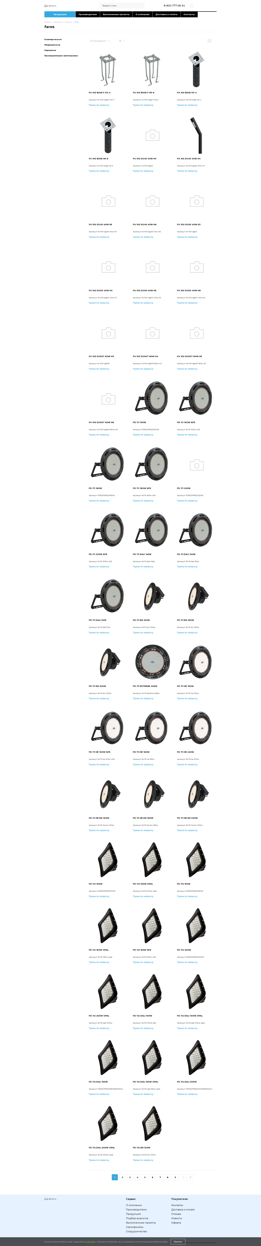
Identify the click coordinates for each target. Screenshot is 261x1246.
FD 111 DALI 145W (142, 554)
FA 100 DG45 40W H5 (100, 224)
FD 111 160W (95, 488)
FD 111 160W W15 (142, 488)
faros (77, 22)
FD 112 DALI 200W (187, 1082)
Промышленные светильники (61, 55)
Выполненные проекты (116, 14)
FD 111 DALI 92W (97, 620)
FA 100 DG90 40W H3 (189, 224)
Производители (88, 14)
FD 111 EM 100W (141, 620)
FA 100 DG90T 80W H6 (101, 422)
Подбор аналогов (137, 1218)
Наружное (50, 50)
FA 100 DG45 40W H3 (144, 158)
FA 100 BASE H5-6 (98, 158)
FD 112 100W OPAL (143, 884)
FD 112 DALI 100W (142, 1015)
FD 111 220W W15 (98, 554)
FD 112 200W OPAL (99, 1015)
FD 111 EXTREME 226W (145, 686)
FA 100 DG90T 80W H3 (101, 356)
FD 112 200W (184, 950)
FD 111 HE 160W (141, 752)
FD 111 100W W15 (186, 422)
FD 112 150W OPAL (99, 950)
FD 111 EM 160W (185, 620)
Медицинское (52, 45)
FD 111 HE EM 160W (143, 818)
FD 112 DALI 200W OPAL (102, 1147)
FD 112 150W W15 (142, 950)
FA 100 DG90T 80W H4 (145, 356)
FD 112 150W (183, 884)
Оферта (176, 1222)
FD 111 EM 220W (97, 686)
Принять (178, 1241)
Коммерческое (53, 39)
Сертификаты (134, 1227)
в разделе (90, 1241)
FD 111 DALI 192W (186, 554)
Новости (176, 1218)
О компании (142, 14)
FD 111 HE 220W (185, 752)
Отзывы (176, 1214)
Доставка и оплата (166, 14)
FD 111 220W (183, 488)
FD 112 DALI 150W (98, 1082)
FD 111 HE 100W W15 (99, 752)
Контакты (189, 14)
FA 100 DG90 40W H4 (101, 290)
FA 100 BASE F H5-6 (143, 92)
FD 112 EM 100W (141, 1147)
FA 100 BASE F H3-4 (99, 92)
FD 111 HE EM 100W (99, 818)
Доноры (69, 22)
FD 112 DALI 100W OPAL (190, 1015)
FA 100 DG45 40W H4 (189, 158)
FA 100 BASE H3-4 (187, 92)
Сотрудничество (136, 1231)
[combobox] (101, 40)
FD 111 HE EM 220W (187, 818)
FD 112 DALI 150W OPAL (145, 1082)
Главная (47, 22)
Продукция (59, 14)
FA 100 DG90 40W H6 (189, 290)
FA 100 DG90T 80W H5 (189, 356)
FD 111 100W (139, 422)
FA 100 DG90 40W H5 (144, 290)
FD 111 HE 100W (185, 686)
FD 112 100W (95, 884)
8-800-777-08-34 (174, 5)
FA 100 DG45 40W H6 (144, 224)
